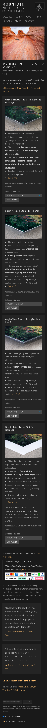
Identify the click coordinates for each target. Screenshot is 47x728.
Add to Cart (12, 199)
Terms (14, 706)
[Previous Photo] (32, 63)
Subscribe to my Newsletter (15, 721)
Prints (38, 16)
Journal (19, 16)
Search (18, 21)
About (29, 16)
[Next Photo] (42, 63)
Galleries (7, 16)
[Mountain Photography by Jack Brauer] (39, 10)
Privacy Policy (7, 706)
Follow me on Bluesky (13, 716)
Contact (29, 21)
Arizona (21, 686)
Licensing (8, 21)
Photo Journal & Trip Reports (16, 88)
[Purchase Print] (39, 63)
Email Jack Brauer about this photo (19, 680)
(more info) (12, 177)
